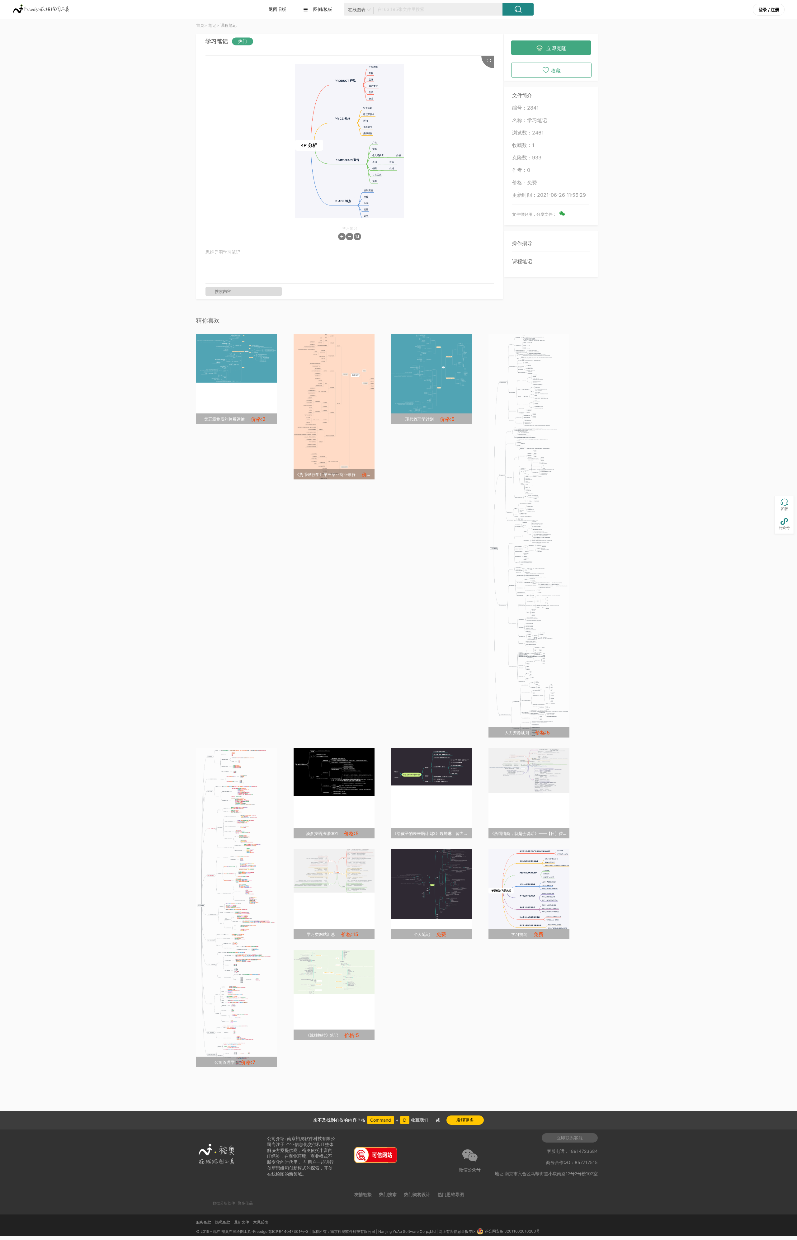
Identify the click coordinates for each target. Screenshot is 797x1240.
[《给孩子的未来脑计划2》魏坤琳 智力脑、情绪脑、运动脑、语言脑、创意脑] (431, 766)
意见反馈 (260, 1222)
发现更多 (465, 1120)
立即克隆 (551, 48)
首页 (200, 25)
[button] (342, 236)
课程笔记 (522, 261)
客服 (784, 505)
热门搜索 (388, 1194)
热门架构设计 (417, 1194)
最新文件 (241, 1222)
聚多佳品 (245, 1203)
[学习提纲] (528, 889)
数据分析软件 (224, 1203)
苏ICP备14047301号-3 (288, 1231)
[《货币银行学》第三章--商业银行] (334, 406)
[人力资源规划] (528, 536)
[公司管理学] (236, 907)
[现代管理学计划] (431, 373)
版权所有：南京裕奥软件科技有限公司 (343, 1231)
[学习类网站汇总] (334, 871)
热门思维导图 (451, 1194)
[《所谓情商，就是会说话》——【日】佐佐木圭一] (528, 770)
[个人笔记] (431, 884)
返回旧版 (277, 9)
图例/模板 (317, 9)
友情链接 (363, 1194)
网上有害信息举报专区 (458, 1231)
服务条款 (203, 1222)
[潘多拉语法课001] (334, 772)
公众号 (784, 524)
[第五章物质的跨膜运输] (236, 358)
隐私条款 (222, 1222)
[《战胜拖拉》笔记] (334, 971)
